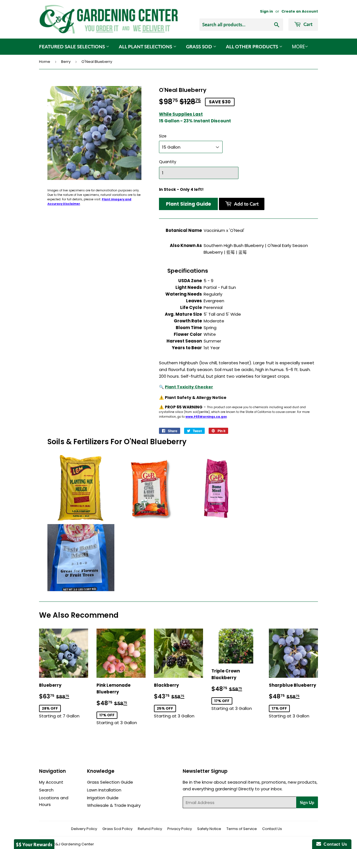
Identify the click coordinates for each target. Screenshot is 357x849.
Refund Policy (150, 828)
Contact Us (272, 828)
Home (44, 61)
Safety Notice (209, 828)
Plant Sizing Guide (188, 204)
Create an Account (299, 11)
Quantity (167, 162)
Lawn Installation (104, 790)
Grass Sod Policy (117, 828)
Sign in (266, 11)
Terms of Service (241, 828)
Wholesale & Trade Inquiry (114, 805)
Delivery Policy (84, 828)
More (298, 46)
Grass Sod (199, 46)
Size (163, 136)
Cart (307, 24)
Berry (66, 61)
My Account (51, 782)
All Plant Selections (146, 46)
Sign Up (307, 802)
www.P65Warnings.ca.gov (206, 417)
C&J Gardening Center (73, 844)
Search (46, 790)
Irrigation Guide (103, 798)
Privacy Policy (179, 828)
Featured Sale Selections (72, 46)
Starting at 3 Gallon (121, 704)
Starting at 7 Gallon (63, 700)
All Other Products (252, 46)
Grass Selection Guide (110, 782)
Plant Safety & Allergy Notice (195, 397)
